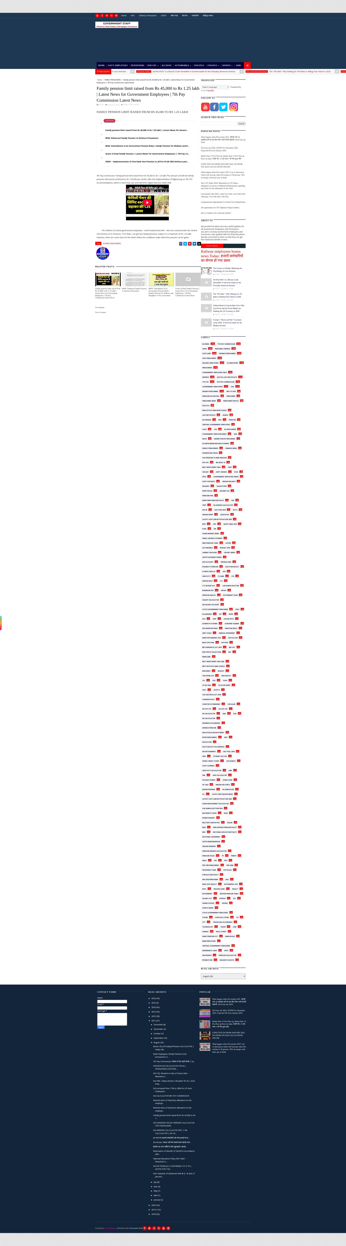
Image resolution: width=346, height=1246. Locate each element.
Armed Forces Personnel (224, 438)
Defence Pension (209, 727)
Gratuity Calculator (211, 770)
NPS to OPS (231, 391)
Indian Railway (228, 481)
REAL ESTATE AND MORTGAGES (217, 71)
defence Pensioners (227, 353)
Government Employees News (226, 476)
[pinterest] (116, 16)
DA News (167, 65)
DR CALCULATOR (208, 718)
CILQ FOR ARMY (224, 684)
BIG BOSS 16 (220, 462)
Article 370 (232, 637)
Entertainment (209, 751)
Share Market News (210, 533)
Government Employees (212, 386)
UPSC (237, 609)
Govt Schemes (208, 765)
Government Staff (136, 1228)
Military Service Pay (211, 822)
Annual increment (227, 632)
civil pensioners (209, 358)
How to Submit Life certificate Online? (216, 213)
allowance (207, 613)
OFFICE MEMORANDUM (211, 841)
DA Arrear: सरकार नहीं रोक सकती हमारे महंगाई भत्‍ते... (172, 1142)
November (159, 1029)
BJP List (232, 647)
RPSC (204, 888)
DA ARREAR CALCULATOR (223, 504)
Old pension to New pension (214, 457)
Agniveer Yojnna (232, 623)
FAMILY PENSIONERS (113, 80)
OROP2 (223, 590)
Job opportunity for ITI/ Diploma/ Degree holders (220, 208)
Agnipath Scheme (209, 623)
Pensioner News (209, 400)
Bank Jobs (206, 656)
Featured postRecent (212, 246)
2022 (153, 1016)
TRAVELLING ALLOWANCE (222, 921)
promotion (207, 959)
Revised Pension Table (229, 893)
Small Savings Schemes (212, 538)
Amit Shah (206, 632)
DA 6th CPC (223, 708)
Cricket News (229, 552)
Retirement (207, 893)
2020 (153, 1205)
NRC (204, 831)
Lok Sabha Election (230, 585)
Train (222, 926)
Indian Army (207, 514)
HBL (203, 775)
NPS (133, 15)
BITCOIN (225, 642)
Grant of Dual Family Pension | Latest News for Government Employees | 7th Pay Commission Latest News (149, 153)
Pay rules (227, 869)
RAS (227, 879)
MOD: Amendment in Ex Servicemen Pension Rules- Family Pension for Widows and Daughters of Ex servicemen (149, 146)
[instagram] (111, 16)
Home (124, 15)
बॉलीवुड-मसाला (208, 15)
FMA (204, 756)
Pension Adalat (209, 594)
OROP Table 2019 (230, 523)
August (157, 1042)
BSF (229, 651)
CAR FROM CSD (208, 675)
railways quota (227, 959)
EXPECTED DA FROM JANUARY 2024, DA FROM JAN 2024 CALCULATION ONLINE (228, 1035)
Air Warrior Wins (210, 628)
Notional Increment (211, 836)
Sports (226, 65)
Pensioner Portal (231, 400)
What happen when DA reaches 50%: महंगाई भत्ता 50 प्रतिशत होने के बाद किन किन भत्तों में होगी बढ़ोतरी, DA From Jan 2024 (223, 139)
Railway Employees (210, 362)
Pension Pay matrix (210, 395)
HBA (230, 770)
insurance (206, 955)
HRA (235, 433)
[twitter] (107, 16)
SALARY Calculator (210, 599)
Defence (205, 376)
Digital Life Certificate (227, 376)
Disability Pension (210, 566)
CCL (203, 680)
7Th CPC (205, 381)
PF (223, 855)
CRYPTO (217, 689)
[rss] (159, 1228)
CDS (213, 680)
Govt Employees (118, 65)
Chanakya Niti (208, 699)
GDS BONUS (231, 760)
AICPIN (228, 542)
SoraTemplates (110, 1228)
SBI (215, 528)
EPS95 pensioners (209, 737)
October (157, 1033)
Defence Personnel (210, 391)
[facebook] (102, 16)
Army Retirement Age (211, 637)
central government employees (216, 424)
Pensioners (137, 65)
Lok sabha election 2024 (212, 808)
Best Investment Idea (211, 467)
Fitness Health (208, 571)
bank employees (209, 940)
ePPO (226, 950)
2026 (153, 998)
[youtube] (97, 16)
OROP (163, 15)
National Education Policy (225, 831)
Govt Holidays (208, 481)
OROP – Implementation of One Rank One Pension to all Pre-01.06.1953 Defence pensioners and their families (149, 161)
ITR (232, 575)
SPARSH (222, 898)
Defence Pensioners (148, 15)
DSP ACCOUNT (207, 561)
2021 (153, 1020)
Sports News (207, 907)
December (158, 1024)
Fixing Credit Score (210, 760)
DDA (224, 713)
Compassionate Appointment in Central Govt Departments (223, 202)
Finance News (231, 448)
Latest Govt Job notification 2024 (217, 519)
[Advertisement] (49, 6)
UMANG (205, 931)
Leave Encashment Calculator (215, 803)
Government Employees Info (214, 372)
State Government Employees (215, 912)
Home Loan (227, 779)
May (156, 1191)
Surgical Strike (222, 917)
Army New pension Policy (213, 500)
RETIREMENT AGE (231, 884)
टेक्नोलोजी (195, 15)
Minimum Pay (208, 590)
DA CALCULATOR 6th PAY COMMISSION (171, 1095)
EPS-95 (204, 509)
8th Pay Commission (225, 381)
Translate (210, 90)
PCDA (204, 528)
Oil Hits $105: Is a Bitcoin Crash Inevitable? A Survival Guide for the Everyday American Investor (155, 71)
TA (237, 917)
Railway (205, 485)
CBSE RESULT (226, 675)
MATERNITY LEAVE (209, 812)
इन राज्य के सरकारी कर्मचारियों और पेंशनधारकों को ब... (171, 1137)
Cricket (205, 471)
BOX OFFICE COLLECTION (211, 651)
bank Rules (230, 936)
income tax (224, 490)
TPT (203, 921)
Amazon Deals (231, 628)
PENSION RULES (208, 855)
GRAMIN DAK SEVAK (210, 452)
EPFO (204, 476)
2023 (153, 1011)
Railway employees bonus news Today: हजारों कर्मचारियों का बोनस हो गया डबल (222, 256)
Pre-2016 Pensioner (210, 879)
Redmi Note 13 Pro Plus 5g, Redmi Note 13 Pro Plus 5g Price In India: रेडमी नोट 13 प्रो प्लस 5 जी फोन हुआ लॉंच (229, 1024)
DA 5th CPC (206, 708)
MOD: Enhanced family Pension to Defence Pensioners (131, 138)
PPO (225, 860)
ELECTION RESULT (232, 566)
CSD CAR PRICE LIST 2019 (211, 694)
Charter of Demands (211, 703)
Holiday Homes (208, 779)
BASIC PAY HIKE (208, 642)
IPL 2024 (205, 784)
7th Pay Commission (226, 343)
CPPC (204, 689)
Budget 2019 (225, 547)
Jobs (238, 65)
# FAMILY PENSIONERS (112, 243)
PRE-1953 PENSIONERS (210, 865)
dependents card (209, 950)
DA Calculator (208, 713)
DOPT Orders (221, 471)
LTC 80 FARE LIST (208, 585)
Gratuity (206, 575)
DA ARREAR (206, 419)
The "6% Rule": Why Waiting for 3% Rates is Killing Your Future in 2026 (261, 71)
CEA (232, 500)
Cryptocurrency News (212, 557)
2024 (153, 1007)
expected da (207, 490)
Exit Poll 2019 (228, 751)
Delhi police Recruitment (213, 732)
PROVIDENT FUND (209, 869)
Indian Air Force (223, 784)
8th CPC (152, 65)
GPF (224, 571)
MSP (204, 523)
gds (232, 386)
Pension (232, 419)
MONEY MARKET (208, 817)
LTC (221, 580)
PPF (215, 860)
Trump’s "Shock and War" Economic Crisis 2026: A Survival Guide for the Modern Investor (227, 323)
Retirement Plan (230, 594)
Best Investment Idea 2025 (213, 661)
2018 (153, 1214)
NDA (204, 827)
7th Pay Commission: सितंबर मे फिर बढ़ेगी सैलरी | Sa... (174, 1061)
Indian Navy (207, 580)
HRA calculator (220, 775)
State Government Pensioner (215, 609)
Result (235, 888)
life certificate (208, 414)
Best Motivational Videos (213, 666)
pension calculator (227, 955)
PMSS (204, 860)
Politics (199, 65)
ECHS (236, 471)
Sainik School (208, 902)
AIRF (214, 618)
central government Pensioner (216, 945)
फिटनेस (184, 15)
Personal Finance (309, 71)
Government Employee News (214, 433)
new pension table (210, 542)
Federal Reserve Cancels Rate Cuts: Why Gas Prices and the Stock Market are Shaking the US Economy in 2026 (228, 308)
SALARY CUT (207, 898)
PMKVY (233, 855)
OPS (214, 523)
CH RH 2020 (206, 684)
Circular (231, 703)
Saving (225, 902)
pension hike (207, 495)
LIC (203, 793)
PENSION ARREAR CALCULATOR (214, 850)
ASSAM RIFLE (229, 618)
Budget (221, 670)
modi (231, 613)
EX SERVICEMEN (230, 429)
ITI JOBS (221, 575)
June (156, 1186)
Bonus (225, 414)
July (155, 1182)
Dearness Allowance (211, 722)
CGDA (225, 680)
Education (207, 741)
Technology (207, 926)
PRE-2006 (230, 865)
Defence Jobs (226, 561)
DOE (234, 713)
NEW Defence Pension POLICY (225, 827)
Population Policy (210, 874)
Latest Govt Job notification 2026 (217, 798)
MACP (204, 438)
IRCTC (235, 509)
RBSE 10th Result (209, 884)
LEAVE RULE (224, 514)
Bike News (206, 670)
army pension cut (210, 936)
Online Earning (209, 846)
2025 (153, 1002)
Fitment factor (220, 756)
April (156, 1195)
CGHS (204, 429)
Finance (212, 65)
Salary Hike (222, 485)
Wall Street (221, 931)
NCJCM (229, 822)
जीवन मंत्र (174, 15)
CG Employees (232, 362)
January (157, 1199)
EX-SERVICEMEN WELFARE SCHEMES (215, 443)
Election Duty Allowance (213, 746)
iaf (220, 613)
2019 (153, 1209)
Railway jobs (219, 888)
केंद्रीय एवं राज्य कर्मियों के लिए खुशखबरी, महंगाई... (170, 1146)
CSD (215, 429)
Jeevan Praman (208, 789)
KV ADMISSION (228, 789)
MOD (226, 812)
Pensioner (231, 395)
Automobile (182, 65)
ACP (203, 618)
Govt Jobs (206, 353)
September (159, 1038)
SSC (234, 898)
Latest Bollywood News (222, 793)
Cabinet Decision (209, 552)
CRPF (204, 504)
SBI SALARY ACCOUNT (210, 604)
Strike (205, 917)
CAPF (230, 467)
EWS (225, 737)
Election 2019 (220, 509)
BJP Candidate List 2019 (212, 647)
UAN (234, 926)
